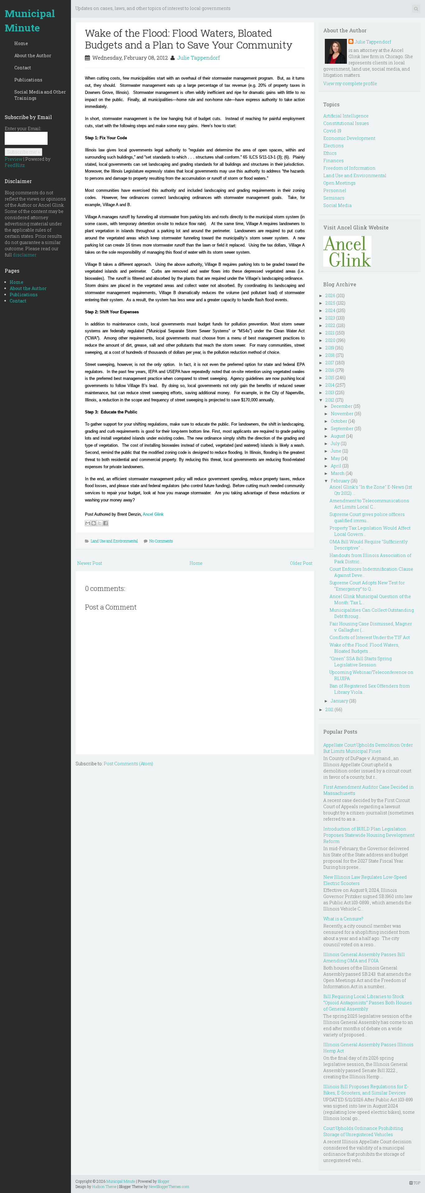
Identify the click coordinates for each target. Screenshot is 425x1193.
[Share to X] (99, 523)
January (339, 701)
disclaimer (24, 255)
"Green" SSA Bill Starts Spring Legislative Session (360, 662)
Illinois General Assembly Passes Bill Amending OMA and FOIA (364, 957)
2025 (330, 303)
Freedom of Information (349, 168)
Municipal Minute (30, 20)
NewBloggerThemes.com (169, 1186)
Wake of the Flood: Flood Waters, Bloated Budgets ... (364, 648)
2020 (330, 340)
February (340, 481)
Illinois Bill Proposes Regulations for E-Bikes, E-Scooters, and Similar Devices (366, 1090)
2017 (329, 363)
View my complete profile (350, 83)
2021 (329, 333)
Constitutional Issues (346, 123)
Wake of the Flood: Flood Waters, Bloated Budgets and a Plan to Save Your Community (188, 38)
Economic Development (349, 138)
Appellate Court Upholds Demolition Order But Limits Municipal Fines (368, 748)
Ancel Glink (153, 514)
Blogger (164, 1181)
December (342, 406)
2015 (329, 377)
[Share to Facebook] (105, 523)
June (336, 451)
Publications (28, 80)
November (342, 414)
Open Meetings (339, 183)
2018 (330, 355)
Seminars (333, 198)
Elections (333, 146)
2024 (330, 310)
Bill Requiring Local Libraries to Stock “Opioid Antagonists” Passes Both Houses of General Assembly (367, 1002)
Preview (13, 159)
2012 (329, 400)
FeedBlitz (15, 165)
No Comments (161, 540)
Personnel (334, 190)
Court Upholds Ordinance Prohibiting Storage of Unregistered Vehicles (363, 1131)
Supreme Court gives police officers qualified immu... (367, 517)
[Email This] (88, 523)
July (335, 443)
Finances (333, 161)
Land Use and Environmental (114, 540)
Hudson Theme (104, 1186)
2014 (329, 385)
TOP (416, 1182)
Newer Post (89, 563)
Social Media (337, 205)
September (342, 428)
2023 (330, 318)
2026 (330, 295)
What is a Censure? (343, 919)
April (336, 466)
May (335, 458)
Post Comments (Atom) (128, 764)
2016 (329, 370)
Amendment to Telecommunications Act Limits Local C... (369, 504)
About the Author (32, 55)
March (338, 473)
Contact (22, 68)
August (338, 436)
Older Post (301, 563)
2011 (329, 709)
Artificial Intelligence (346, 116)
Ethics (330, 153)
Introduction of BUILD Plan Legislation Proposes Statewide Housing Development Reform (368, 835)
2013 (329, 392)
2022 (330, 325)
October (339, 421)
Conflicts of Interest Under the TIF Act (369, 637)
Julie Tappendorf (198, 57)
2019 (329, 348)
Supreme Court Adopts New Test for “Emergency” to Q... (367, 586)
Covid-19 (332, 131)
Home (21, 43)
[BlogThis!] (94, 523)
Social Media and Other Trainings (40, 95)
